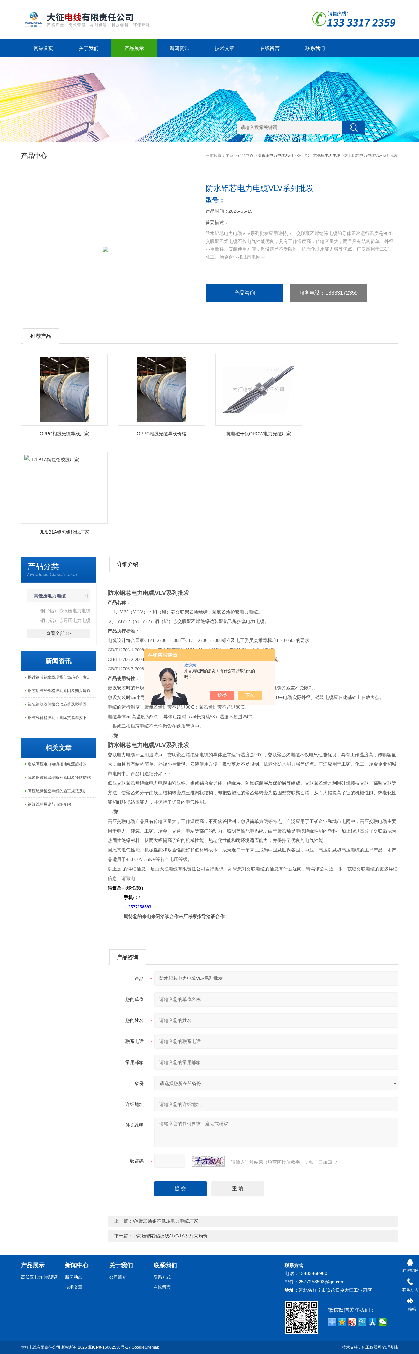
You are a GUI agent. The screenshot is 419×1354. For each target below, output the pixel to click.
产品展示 (134, 48)
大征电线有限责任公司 (40, 1347)
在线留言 (270, 48)
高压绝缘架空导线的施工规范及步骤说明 (62, 791)
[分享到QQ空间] (342, 1322)
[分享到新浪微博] (352, 1322)
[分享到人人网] (373, 1322)
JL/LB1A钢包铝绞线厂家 (64, 532)
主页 (229, 155)
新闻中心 (77, 1265)
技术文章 (224, 48)
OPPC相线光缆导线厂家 (64, 433)
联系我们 (315, 48)
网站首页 (43, 48)
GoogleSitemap (145, 1347)
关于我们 (89, 48)
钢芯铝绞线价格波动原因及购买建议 (59, 690)
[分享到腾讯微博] (362, 1322)
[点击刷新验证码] (208, 1161)
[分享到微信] (383, 1322)
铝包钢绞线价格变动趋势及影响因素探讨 (62, 704)
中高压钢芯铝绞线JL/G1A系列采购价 (170, 1235)
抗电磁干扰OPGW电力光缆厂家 (258, 433)
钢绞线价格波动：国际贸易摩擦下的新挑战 (62, 717)
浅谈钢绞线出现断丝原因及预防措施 (59, 777)
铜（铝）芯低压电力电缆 (318, 155)
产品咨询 (244, 293)
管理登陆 (390, 1347)
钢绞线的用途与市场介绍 (49, 804)
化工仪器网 (371, 1347)
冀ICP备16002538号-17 (109, 1347)
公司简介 (117, 1277)
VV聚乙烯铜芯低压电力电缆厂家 (165, 1221)
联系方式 (162, 1277)
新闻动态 (73, 1277)
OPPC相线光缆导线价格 (161, 433)
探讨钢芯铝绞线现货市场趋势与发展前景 (62, 677)
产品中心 (245, 155)
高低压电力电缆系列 (275, 155)
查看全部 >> (58, 633)
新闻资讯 (179, 48)
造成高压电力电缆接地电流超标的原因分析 (62, 764)
